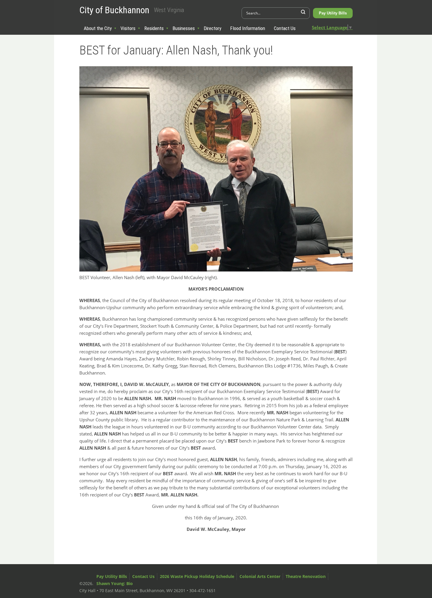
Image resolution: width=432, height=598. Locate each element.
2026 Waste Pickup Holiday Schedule (197, 576)
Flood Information (247, 28)
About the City (98, 28)
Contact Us (285, 28)
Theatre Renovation (306, 576)
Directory (212, 28)
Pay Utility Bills (333, 13)
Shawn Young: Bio (114, 583)
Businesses (184, 28)
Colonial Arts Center (260, 576)
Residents (154, 28)
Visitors (127, 28)
